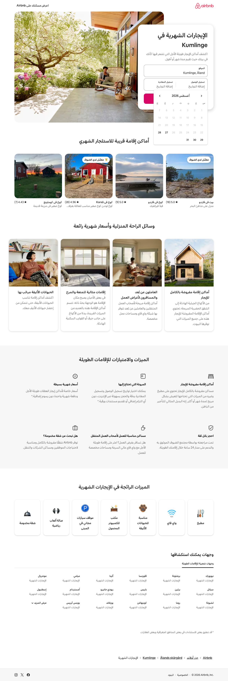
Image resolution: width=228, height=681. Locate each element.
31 (187, 139)
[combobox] (176, 73)
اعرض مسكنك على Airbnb (33, 5)
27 (166, 132)
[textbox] (192, 87)
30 (194, 139)
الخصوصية (182, 674)
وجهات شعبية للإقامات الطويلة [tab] (198, 563)
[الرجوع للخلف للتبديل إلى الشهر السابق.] (201, 96)
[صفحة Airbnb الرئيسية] (204, 5)
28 (159, 132)
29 (201, 139)
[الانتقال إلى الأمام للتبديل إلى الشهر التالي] (160, 96)
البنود (171, 674)
